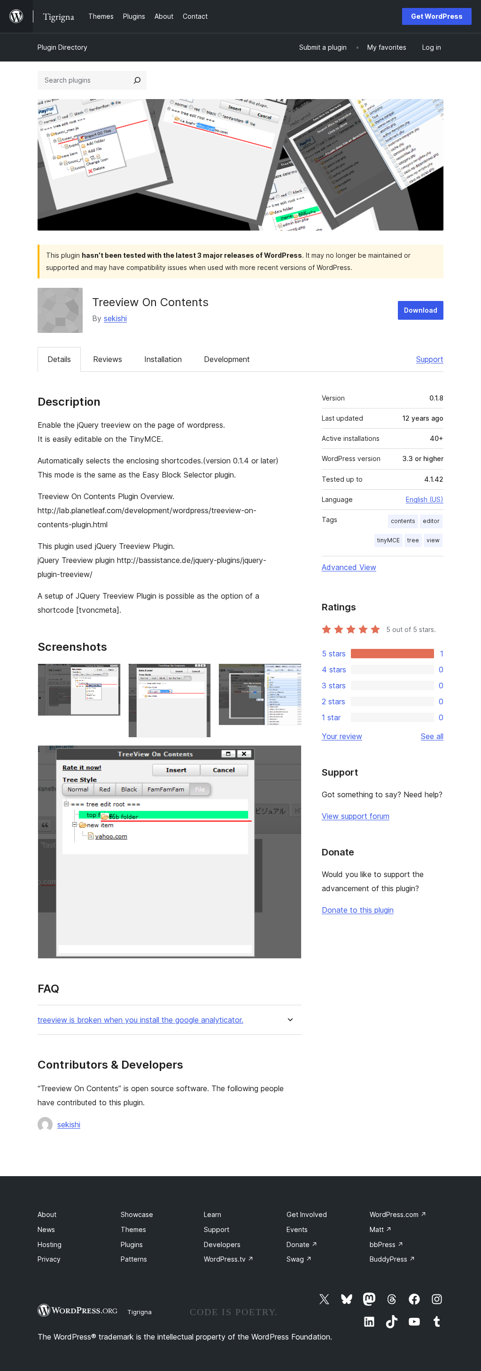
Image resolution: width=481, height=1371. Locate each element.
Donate (302, 1244)
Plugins (132, 1244)
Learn (212, 1214)
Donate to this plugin (358, 910)
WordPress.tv (229, 1259)
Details (59, 359)
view (433, 540)
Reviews (107, 359)
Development (227, 359)
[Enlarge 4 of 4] (289, 758)
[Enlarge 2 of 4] (198, 676)
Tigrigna (139, 1312)
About (47, 1214)
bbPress (386, 1244)
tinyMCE (388, 540)
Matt (381, 1229)
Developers (222, 1244)
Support (429, 359)
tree (413, 540)
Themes (133, 1229)
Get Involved (307, 1214)
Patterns (134, 1259)
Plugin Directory (62, 47)
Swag (299, 1259)
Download (420, 310)
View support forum (355, 816)
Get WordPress (437, 16)
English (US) (424, 499)
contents (403, 520)
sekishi (115, 318)
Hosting (50, 1244)
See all (432, 736)
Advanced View (349, 567)
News (46, 1229)
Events (297, 1229)
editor (431, 520)
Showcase (137, 1214)
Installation (163, 359)
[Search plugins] (137, 80)
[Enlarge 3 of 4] (289, 676)
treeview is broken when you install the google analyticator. (140, 1020)
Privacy (49, 1259)
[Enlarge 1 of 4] (108, 676)
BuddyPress (392, 1259)
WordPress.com (398, 1214)
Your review (342, 736)
